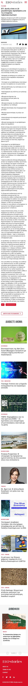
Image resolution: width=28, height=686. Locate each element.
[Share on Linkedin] (23, 44)
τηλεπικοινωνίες (11, 304)
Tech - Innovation (5, 381)
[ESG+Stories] (14, 2)
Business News (5, 451)
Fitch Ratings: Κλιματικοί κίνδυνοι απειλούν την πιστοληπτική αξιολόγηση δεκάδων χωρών (12, 593)
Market (5, 631)
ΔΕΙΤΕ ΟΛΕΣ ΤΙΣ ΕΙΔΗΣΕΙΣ (11, 313)
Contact (5, 672)
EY (3, 304)
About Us (5, 666)
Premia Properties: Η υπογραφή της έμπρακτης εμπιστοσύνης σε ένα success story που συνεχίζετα (13, 457)
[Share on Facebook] (17, 44)
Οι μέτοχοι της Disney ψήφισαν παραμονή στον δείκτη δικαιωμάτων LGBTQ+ (13, 559)
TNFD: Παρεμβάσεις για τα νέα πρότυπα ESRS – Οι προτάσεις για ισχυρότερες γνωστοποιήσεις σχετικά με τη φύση (13, 421)
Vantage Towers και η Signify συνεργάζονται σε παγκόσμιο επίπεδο (14, 386)
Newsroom (4, 42)
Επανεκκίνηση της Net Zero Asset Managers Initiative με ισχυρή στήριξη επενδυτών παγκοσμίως (13, 352)
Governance (4, 346)
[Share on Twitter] (20, 44)
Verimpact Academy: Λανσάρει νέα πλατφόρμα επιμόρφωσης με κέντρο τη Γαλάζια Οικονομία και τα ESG (13, 525)
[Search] (2, 2)
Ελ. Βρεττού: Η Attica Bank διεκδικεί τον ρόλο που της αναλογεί (12, 491)
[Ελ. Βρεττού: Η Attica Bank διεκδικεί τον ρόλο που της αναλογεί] (14, 476)
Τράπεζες (3, 486)
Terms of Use (7, 669)
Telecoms (3, 6)
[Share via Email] (26, 44)
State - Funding (5, 554)
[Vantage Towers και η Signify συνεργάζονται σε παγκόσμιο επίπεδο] (14, 370)
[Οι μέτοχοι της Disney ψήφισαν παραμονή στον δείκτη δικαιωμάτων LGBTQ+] (14, 544)
